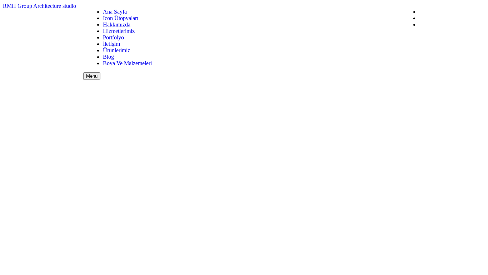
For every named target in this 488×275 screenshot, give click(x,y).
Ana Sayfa (115, 12)
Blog (108, 57)
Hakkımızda (116, 24)
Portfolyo (113, 37)
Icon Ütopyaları (120, 18)
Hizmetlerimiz (119, 31)
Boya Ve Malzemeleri (127, 63)
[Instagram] (421, 24)
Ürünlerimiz (116, 50)
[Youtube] (421, 18)
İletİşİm (111, 44)
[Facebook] (421, 12)
